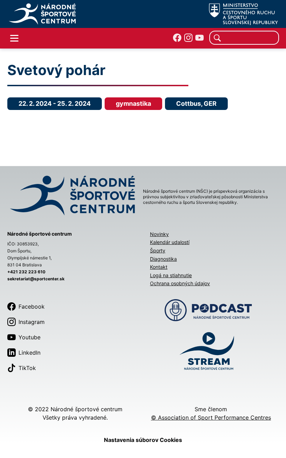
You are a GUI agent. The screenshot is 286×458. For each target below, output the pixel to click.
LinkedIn (29, 352)
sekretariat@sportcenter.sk (36, 278)
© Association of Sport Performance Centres (211, 417)
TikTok (27, 367)
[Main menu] (14, 38)
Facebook (31, 306)
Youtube (29, 337)
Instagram (31, 321)
